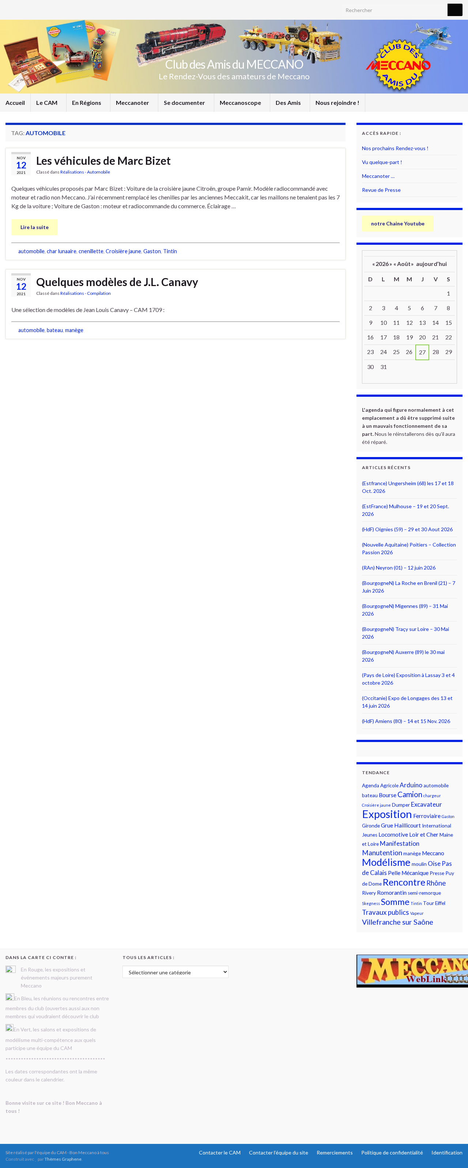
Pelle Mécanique (408, 873)
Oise (434, 863)
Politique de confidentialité (392, 1152)
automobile (31, 251)
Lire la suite (34, 227)
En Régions (87, 102)
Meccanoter (133, 102)
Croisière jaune (123, 251)
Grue (387, 825)
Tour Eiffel (434, 903)
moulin (419, 864)
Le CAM (47, 102)
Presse (437, 873)
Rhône (436, 883)
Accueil (15, 102)
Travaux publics (385, 912)
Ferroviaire (427, 816)
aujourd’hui (431, 263)
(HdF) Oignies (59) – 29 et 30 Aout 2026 (407, 529)
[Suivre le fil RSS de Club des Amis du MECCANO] (8, 8)
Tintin (170, 251)
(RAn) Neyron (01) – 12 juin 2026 (398, 567)
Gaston (152, 251)
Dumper (401, 805)
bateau (55, 330)
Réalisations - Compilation (85, 293)
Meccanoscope (241, 102)
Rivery (369, 893)
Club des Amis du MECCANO (234, 64)
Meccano (433, 853)
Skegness (371, 903)
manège (74, 330)
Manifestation (399, 843)
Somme (395, 902)
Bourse (387, 795)
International (436, 826)
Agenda (370, 785)
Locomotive (393, 834)
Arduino (411, 785)
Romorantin (392, 892)
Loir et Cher (423, 834)
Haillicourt (407, 825)
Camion (409, 794)
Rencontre (404, 881)
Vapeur (417, 913)
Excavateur (426, 804)
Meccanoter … (378, 176)
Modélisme (386, 862)
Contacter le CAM (220, 1152)
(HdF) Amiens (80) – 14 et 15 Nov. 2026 (406, 721)
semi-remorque (424, 893)
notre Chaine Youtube (397, 223)
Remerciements (335, 1152)
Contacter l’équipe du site (278, 1152)
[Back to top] (451, 1151)
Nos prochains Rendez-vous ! (395, 148)
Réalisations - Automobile (85, 172)
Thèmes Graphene (63, 1159)
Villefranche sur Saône (397, 922)
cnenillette (91, 251)
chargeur (432, 795)
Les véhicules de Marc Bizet (103, 160)
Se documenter (185, 102)
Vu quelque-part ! (382, 162)
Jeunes (369, 835)
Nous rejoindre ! (337, 102)
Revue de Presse (381, 190)
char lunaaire (61, 251)
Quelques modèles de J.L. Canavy (117, 281)
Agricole (389, 785)
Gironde (371, 826)
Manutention (382, 853)
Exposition (387, 813)
